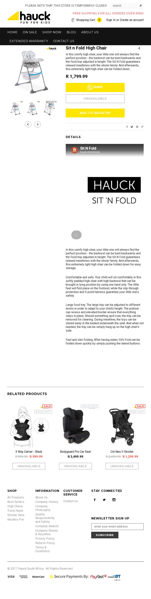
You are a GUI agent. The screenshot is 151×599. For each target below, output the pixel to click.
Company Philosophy (42, 508)
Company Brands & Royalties (46, 532)
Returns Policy (45, 543)
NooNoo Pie (15, 519)
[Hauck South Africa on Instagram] (114, 499)
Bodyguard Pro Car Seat (75, 451)
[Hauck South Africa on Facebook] (94, 499)
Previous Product (139, 48)
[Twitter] (132, 126)
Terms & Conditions (42, 549)
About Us (41, 497)
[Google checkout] (86, 576)
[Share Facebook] (127, 126)
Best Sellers (15, 502)
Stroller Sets (15, 515)
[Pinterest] (137, 126)
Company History (46, 502)
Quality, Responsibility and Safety (45, 518)
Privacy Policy (45, 538)
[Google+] (142, 126)
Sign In (110, 20)
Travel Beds (15, 510)
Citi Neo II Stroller (122, 451)
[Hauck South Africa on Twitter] (104, 499)
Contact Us (70, 501)
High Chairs (15, 506)
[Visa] (11, 576)
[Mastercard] (38, 576)
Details (73, 137)
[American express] (23, 576)
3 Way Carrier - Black (28, 451)
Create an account (132, 20)
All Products (15, 497)
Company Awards (47, 526)
